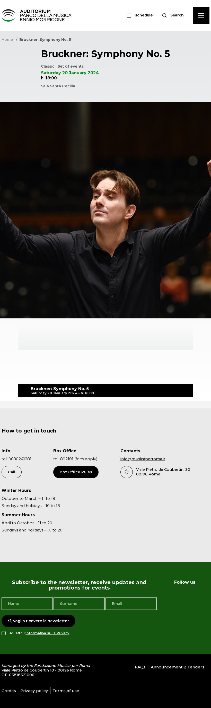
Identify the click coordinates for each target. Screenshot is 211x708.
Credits (9, 690)
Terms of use (65, 690)
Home (7, 39)
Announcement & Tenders (177, 667)
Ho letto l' (38, 633)
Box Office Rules (76, 472)
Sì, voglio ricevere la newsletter (38, 621)
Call (11, 472)
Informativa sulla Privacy (47, 633)
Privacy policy (34, 690)
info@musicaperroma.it (142, 459)
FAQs (140, 667)
